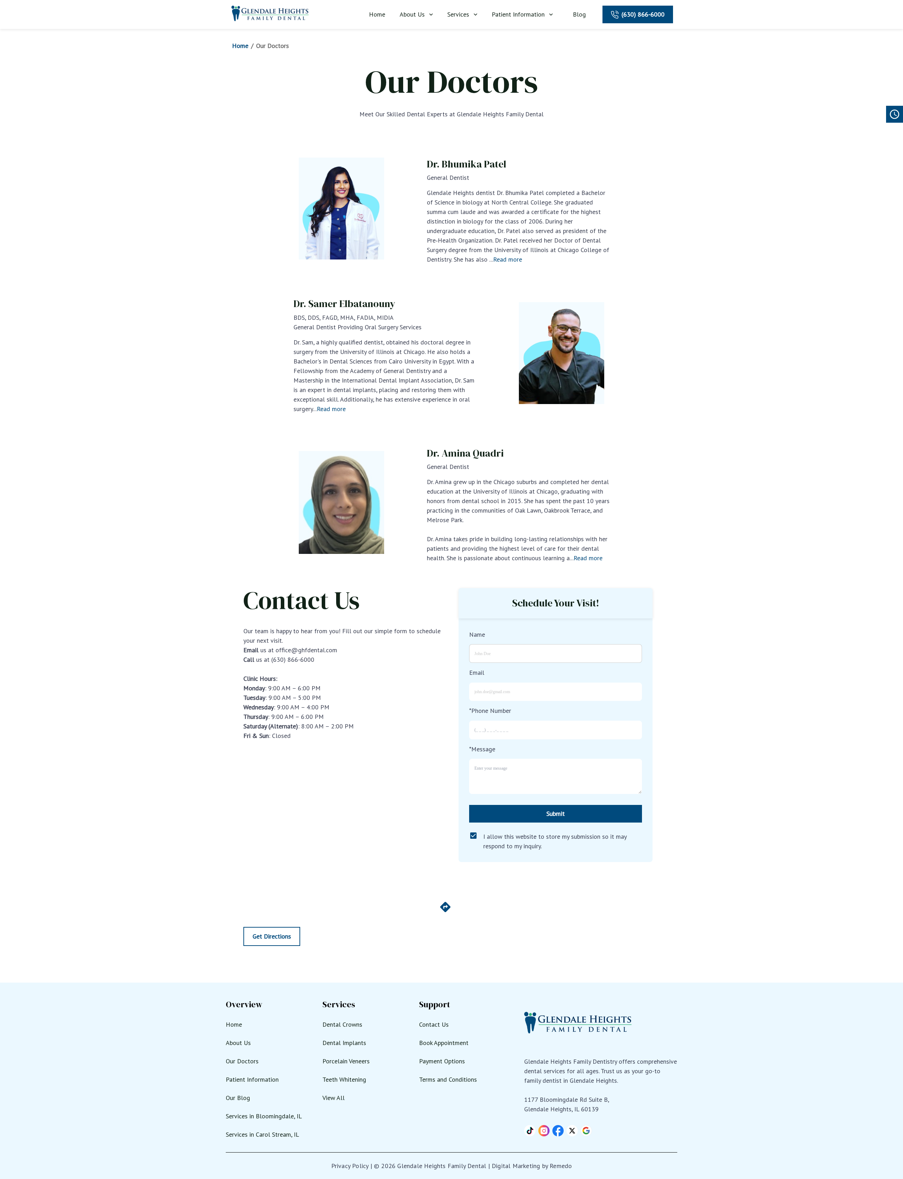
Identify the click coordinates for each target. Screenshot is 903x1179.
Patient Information (518, 14)
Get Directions (272, 936)
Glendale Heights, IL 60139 (561, 1109)
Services (458, 14)
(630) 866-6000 (643, 14)
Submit (555, 814)
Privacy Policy (350, 1166)
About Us (412, 14)
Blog (579, 14)
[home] (270, 13)
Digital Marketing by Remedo (532, 1166)
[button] (529, 1130)
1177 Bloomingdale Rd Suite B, (566, 1099)
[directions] (445, 911)
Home (377, 14)
